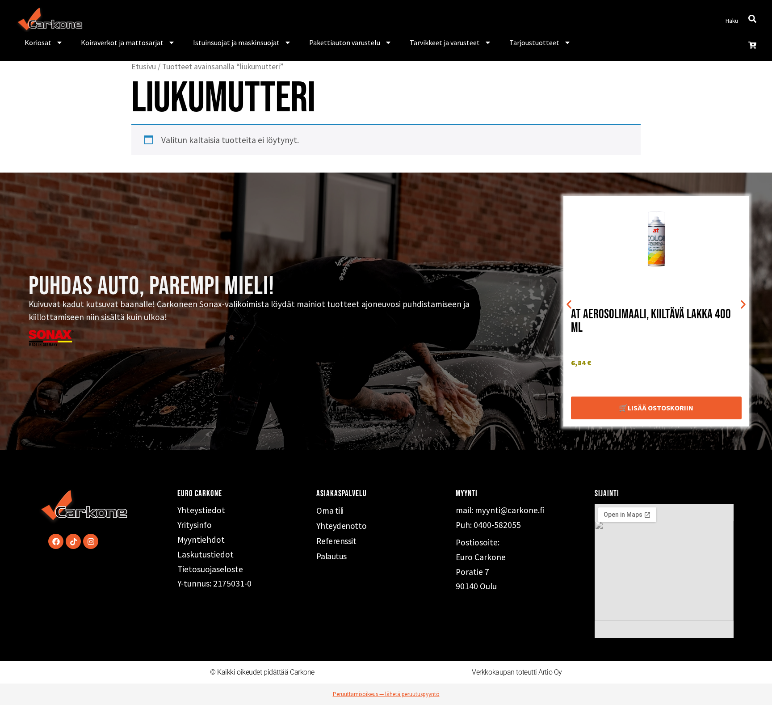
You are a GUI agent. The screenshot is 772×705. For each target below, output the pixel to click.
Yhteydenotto (341, 525)
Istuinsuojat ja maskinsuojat (236, 42)
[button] (569, 304)
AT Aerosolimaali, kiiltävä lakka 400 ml (651, 321)
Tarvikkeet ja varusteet (445, 42)
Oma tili (329, 510)
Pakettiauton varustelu (344, 42)
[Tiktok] (73, 541)
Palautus (331, 556)
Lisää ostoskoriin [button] (660, 407)
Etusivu (143, 67)
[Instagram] (90, 541)
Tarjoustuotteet (534, 42)
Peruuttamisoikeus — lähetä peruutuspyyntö (386, 694)
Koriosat (38, 42)
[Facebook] (55, 541)
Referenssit (336, 541)
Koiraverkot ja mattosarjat (122, 42)
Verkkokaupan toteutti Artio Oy (517, 672)
